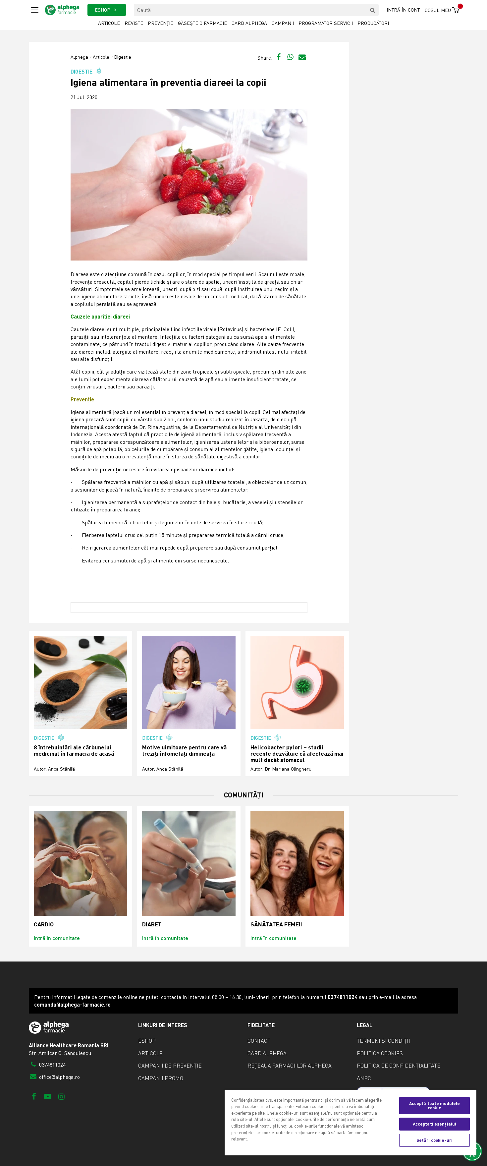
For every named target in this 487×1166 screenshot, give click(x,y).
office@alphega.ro (59, 1077)
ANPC (364, 1078)
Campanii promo (160, 1078)
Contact (258, 1040)
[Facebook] (34, 1096)
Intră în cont (403, 10)
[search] (373, 10)
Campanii (283, 23)
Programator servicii (325, 23)
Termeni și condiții (383, 1040)
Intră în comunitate (57, 938)
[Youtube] (47, 1096)
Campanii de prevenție (170, 1065)
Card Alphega (249, 23)
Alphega (79, 57)
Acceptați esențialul (435, 1124)
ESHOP (103, 10)
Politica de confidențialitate (398, 1065)
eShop (147, 1040)
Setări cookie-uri (434, 1140)
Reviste (134, 23)
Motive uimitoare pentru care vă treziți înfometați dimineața (184, 750)
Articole (109, 23)
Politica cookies (380, 1053)
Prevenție (160, 23)
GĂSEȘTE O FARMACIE (202, 23)
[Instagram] (61, 1096)
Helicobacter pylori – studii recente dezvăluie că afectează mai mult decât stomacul (297, 753)
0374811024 (52, 1064)
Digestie (122, 57)
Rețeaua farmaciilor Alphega (289, 1065)
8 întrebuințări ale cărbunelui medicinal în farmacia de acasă (74, 750)
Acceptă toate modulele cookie (434, 1105)
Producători (373, 23)
